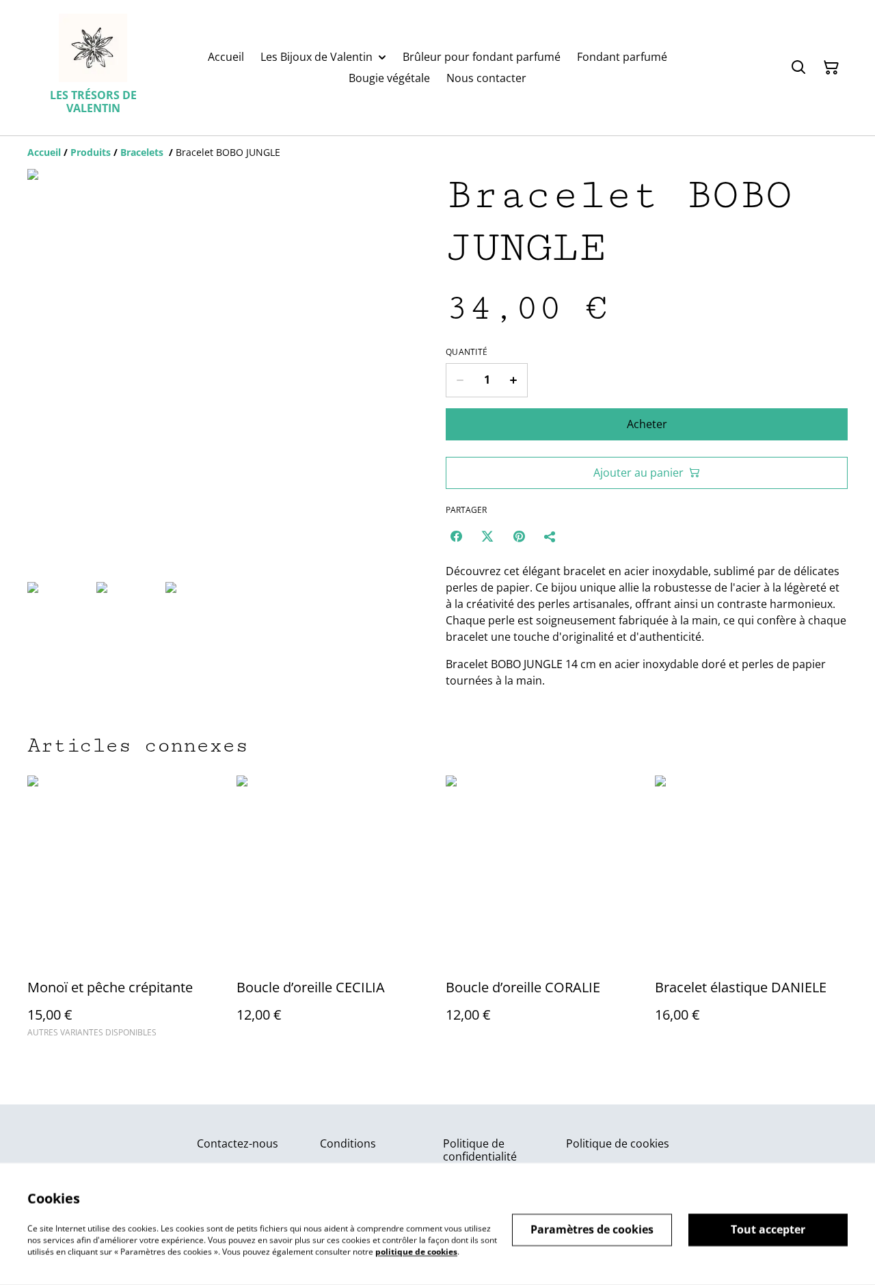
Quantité (466, 352)
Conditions (348, 1143)
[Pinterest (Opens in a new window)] (519, 536)
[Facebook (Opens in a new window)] (456, 536)
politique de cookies (416, 1251)
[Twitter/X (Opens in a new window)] (487, 536)
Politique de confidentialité (480, 1150)
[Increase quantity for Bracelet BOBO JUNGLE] (514, 380)
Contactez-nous (237, 1143)
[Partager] (550, 536)
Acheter (647, 424)
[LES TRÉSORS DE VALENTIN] (93, 48)
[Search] (798, 68)
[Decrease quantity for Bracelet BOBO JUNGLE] (460, 380)
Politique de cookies (617, 1143)
